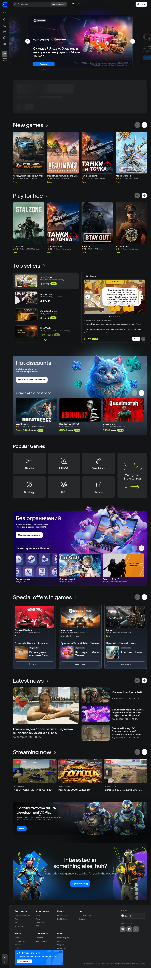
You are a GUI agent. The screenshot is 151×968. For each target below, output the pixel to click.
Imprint (143, 964)
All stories (18, 938)
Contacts (60, 941)
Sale (16, 922)
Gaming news (20, 941)
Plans (38, 919)
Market (60, 911)
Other (60, 933)
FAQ (37, 926)
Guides (17, 948)
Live (80, 911)
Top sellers (26, 266)
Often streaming (85, 915)
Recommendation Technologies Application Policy (122, 964)
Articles (18, 945)
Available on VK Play (22, 915)
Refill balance (62, 919)
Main (38, 915)
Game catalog (21, 911)
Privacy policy (100, 964)
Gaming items (62, 915)
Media (18, 933)
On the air (82, 919)
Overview (39, 938)
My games (19, 926)
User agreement (89, 964)
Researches (61, 948)
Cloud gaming (42, 911)
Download (40, 922)
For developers (63, 938)
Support (60, 945)
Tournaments (42, 933)
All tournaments (42, 941)
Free (16, 919)
